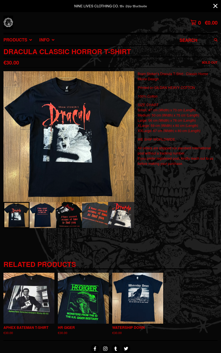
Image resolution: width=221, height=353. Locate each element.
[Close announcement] (215, 6)
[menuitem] (17, 40)
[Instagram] (105, 348)
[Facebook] (95, 348)
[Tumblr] (115, 348)
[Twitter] (126, 348)
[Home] (8, 22)
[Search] (215, 40)
